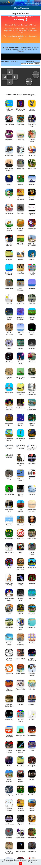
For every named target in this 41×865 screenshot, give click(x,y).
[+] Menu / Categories (20, 8)
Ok (21, 863)
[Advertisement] (21, 56)
